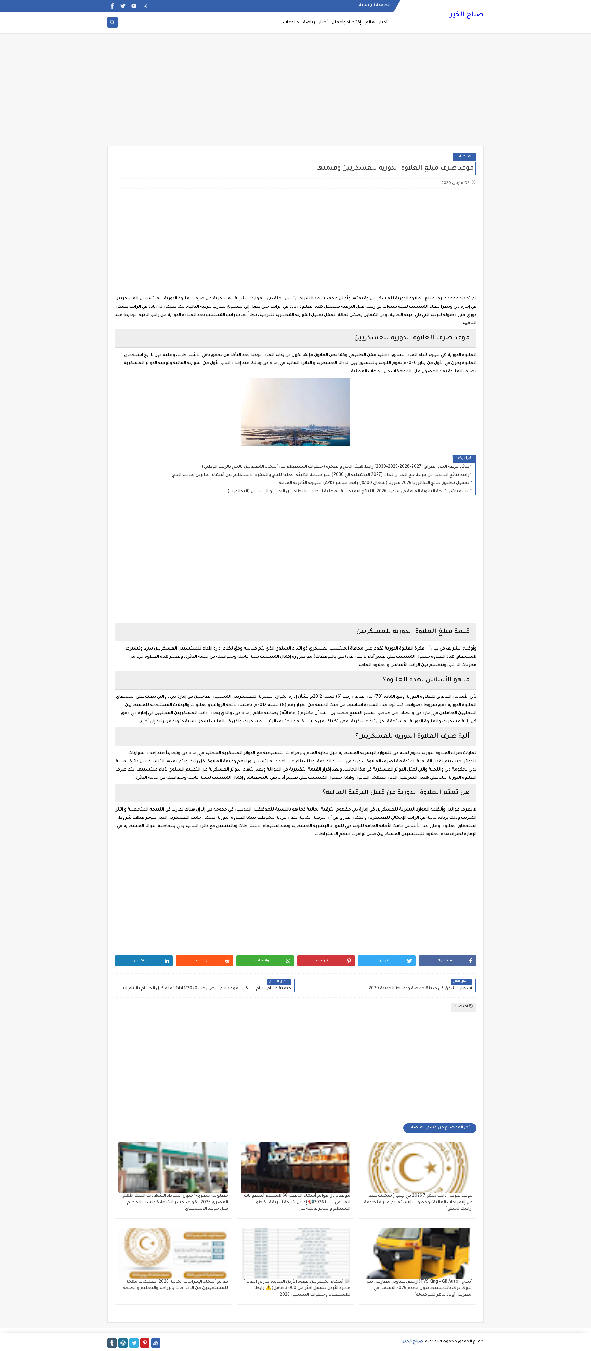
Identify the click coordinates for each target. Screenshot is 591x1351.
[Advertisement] (295, 93)
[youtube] (134, 6)
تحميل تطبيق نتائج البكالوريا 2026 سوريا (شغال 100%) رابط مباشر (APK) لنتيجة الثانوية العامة (374, 483)
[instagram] (144, 6)
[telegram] (134, 1343)
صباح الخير (467, 15)
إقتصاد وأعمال (346, 22)
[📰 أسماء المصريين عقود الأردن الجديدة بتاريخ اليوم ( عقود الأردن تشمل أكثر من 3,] (296, 1253)
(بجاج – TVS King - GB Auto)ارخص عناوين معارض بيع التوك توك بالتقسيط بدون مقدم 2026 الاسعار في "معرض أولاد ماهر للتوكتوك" (420, 1288)
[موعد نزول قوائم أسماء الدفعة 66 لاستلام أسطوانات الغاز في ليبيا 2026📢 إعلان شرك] (296, 1167)
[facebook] (112, 6)
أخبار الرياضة (315, 22)
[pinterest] (144, 1343)
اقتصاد (464, 157)
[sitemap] (155, 1343)
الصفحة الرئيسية (374, 5)
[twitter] (123, 6)
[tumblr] (112, 1343)
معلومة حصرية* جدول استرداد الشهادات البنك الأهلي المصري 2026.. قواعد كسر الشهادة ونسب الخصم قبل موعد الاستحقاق (174, 1203)
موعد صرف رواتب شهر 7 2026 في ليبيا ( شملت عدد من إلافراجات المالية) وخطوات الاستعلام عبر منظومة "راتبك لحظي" (418, 1203)
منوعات (291, 22)
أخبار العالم (376, 22)
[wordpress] (123, 1343)
